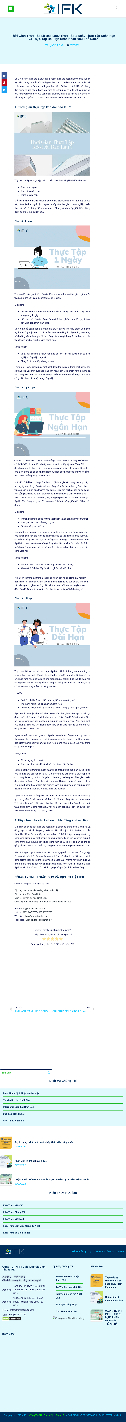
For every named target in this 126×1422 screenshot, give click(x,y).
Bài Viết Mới (97, 1266)
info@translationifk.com (33, 908)
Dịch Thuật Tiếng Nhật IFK (39, 919)
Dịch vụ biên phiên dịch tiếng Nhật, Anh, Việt (36, 890)
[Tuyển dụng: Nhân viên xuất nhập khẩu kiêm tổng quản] (6, 1138)
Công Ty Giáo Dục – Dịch (42, 1415)
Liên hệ (120, 1251)
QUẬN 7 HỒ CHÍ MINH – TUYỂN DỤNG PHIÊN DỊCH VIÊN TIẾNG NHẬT (52, 1179)
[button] (4, 75)
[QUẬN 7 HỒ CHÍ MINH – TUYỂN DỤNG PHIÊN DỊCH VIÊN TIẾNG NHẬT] (6, 1175)
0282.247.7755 (30, 912)
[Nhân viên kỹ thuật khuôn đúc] (6, 1157)
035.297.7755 (45, 912)
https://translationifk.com (36, 916)
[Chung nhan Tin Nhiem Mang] (68, 1318)
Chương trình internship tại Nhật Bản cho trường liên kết (42, 901)
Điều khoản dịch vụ (81, 1251)
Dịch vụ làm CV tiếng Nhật (27, 894)
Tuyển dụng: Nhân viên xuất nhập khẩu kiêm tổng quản (44, 1142)
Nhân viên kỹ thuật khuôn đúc (31, 1161)
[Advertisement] (52, 973)
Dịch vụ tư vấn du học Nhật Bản (30, 898)
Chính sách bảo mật (104, 1251)
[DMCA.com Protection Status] (11, 1319)
